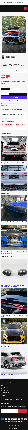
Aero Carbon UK (15, 428)
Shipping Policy (4, 390)
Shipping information (17, 109)
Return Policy (4, 389)
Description (6, 109)
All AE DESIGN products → (7, 253)
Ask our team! (4, 105)
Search (2, 385)
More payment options (14, 100)
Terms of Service (5, 392)
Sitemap (3, 395)
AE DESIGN (3, 62)
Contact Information (6, 394)
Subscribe (22, 411)
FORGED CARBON (15, 89)
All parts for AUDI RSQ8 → (7, 378)
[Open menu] (25, 8)
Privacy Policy (4, 387)
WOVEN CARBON (5, 89)
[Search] (16, 8)
